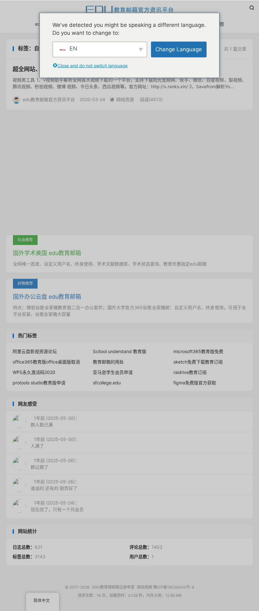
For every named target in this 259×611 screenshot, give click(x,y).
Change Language (178, 49)
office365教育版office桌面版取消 (46, 361)
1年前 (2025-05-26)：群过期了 (55, 464)
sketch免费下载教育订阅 (198, 361)
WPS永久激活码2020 (34, 372)
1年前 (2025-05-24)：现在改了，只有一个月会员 (57, 506)
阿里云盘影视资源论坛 (35, 351)
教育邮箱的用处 (108, 361)
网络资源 (122, 99)
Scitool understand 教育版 (119, 351)
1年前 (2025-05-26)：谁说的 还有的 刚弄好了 (55, 485)
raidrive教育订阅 (190, 372)
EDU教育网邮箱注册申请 (129, 10)
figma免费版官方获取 (194, 382)
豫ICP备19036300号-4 (173, 587)
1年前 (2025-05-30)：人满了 (55, 443)
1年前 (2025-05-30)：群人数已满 (55, 421)
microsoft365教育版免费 (198, 351)
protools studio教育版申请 (39, 382)
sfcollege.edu (107, 382)
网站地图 (144, 587)
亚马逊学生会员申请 (113, 372)
